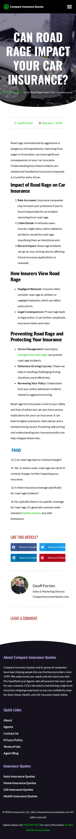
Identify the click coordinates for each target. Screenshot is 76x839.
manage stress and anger (33, 354)
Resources (17, 92)
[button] (69, 7)
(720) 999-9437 (31, 824)
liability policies (31, 513)
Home (6, 92)
